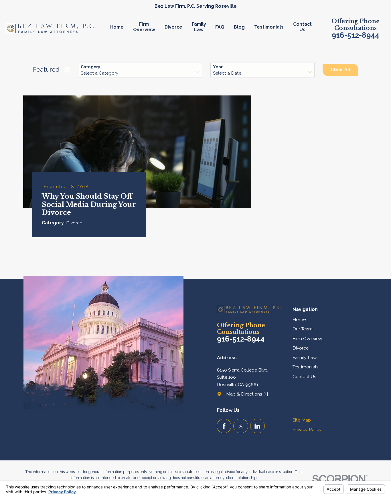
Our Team (303, 329)
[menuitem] (119, 28)
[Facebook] (224, 426)
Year (218, 67)
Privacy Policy (307, 429)
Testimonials (306, 367)
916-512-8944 (355, 35)
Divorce (301, 348)
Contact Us (304, 376)
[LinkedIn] (257, 426)
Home (299, 319)
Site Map (302, 420)
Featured (46, 69)
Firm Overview (307, 338)
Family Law (305, 357)
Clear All (340, 69)
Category (90, 67)
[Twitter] (240, 426)
